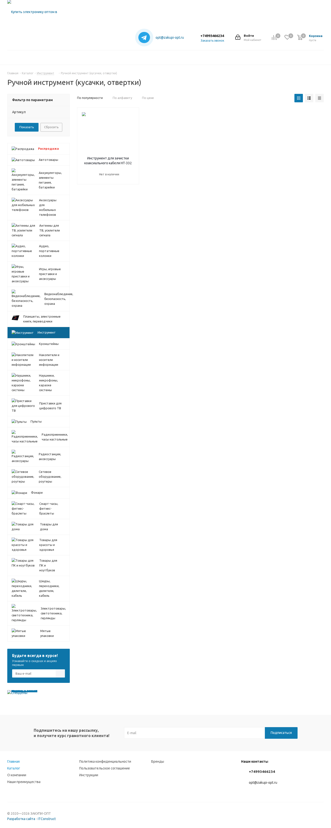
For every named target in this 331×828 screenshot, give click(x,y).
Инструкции (88, 775)
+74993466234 (212, 36)
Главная (13, 761)
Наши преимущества (23, 782)
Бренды (157, 761)
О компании (16, 775)
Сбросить (51, 127)
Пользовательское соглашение (104, 768)
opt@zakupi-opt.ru (170, 37)
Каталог (13, 768)
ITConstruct (47, 819)
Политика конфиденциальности (105, 761)
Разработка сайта (21, 819)
